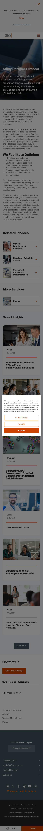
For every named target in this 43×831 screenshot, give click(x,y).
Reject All (21, 424)
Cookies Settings (21, 418)
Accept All (21, 430)
